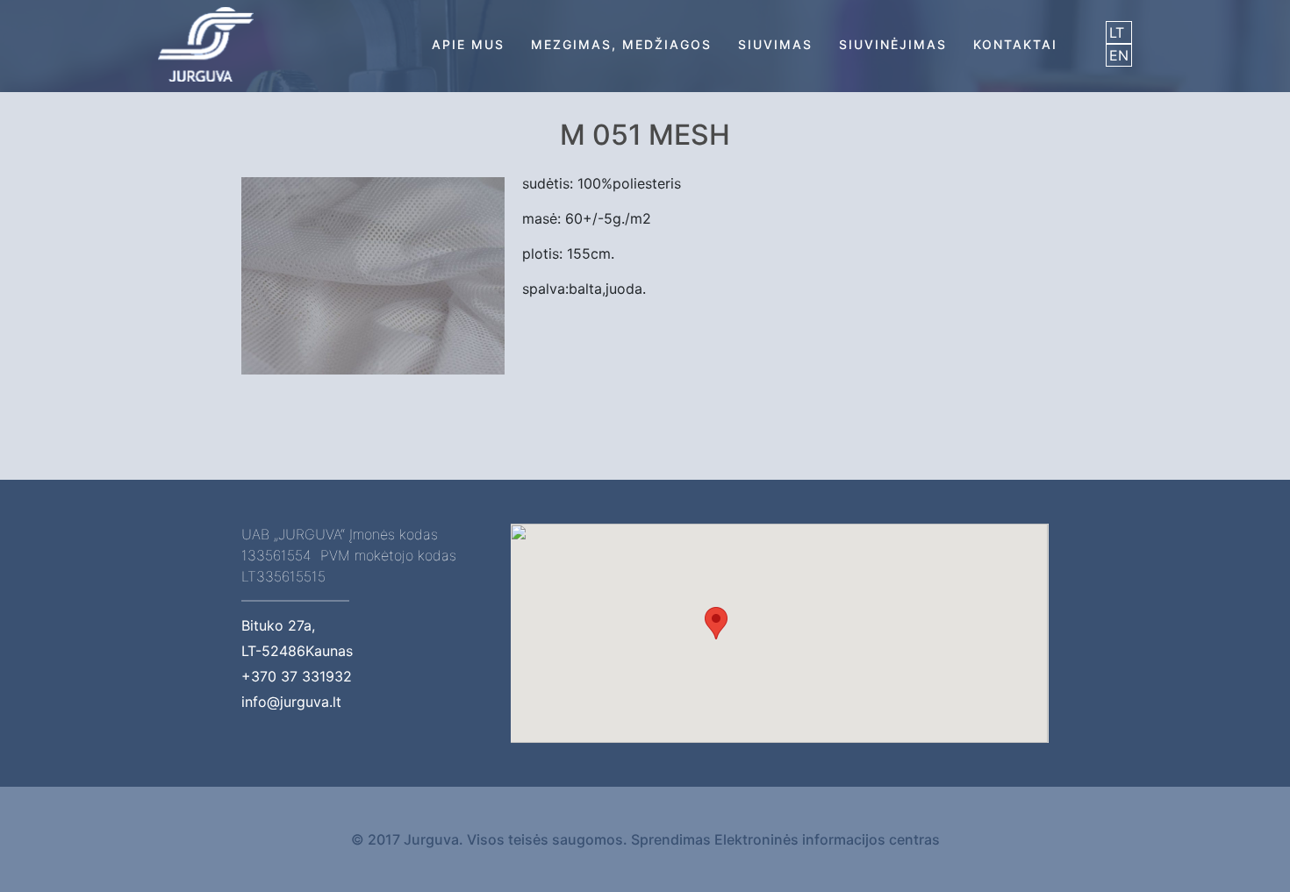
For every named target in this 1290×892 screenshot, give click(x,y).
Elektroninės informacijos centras (827, 839)
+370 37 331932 (296, 676)
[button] (716, 623)
